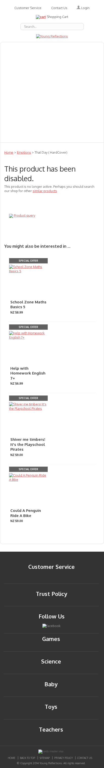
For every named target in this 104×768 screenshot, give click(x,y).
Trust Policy (51, 593)
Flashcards (15, 81)
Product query (24, 215)
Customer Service (27, 8)
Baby (9, 58)
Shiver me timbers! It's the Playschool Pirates (27, 444)
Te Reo (39, 114)
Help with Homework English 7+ (27, 373)
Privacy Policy (63, 757)
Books (29, 58)
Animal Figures (58, 58)
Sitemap (45, 757)
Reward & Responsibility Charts (60, 103)
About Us (14, 47)
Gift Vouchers (70, 81)
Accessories (43, 47)
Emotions (73, 47)
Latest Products (76, 92)
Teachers (14, 114)
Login (85, 8)
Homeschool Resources (28, 92)
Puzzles (12, 103)
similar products (45, 191)
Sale (78, 114)
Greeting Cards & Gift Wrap (32, 70)
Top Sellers (65, 125)
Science (12, 125)
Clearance (15, 136)
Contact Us (59, 8)
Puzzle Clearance (51, 136)
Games (41, 81)
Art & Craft (79, 70)
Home (8, 152)
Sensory (37, 125)
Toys (60, 114)
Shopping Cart (57, 17)
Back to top (27, 757)
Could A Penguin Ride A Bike (25, 513)
